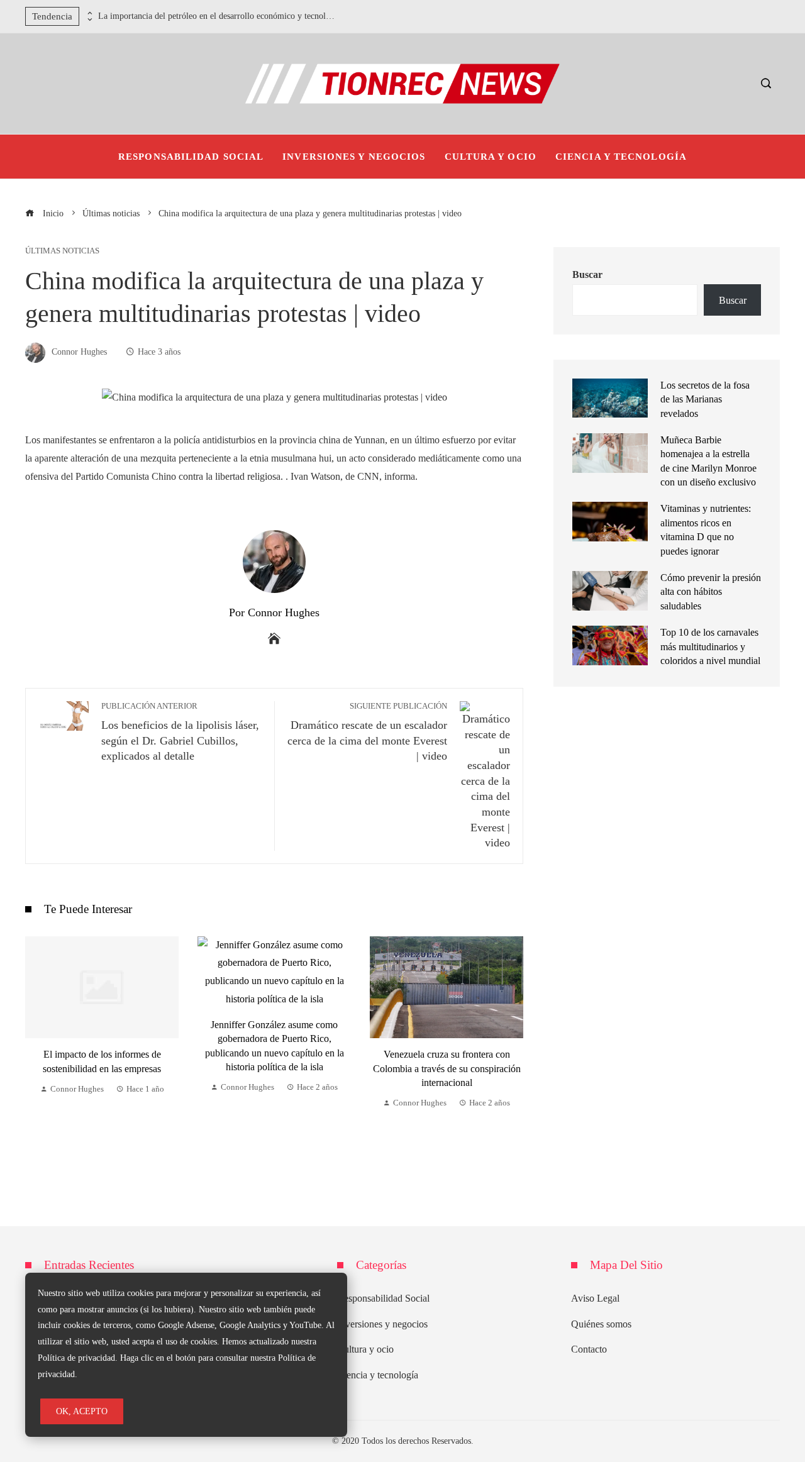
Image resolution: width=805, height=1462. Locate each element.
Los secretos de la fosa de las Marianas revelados (705, 399)
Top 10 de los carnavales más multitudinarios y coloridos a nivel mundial (710, 646)
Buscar (587, 274)
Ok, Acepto (82, 1411)
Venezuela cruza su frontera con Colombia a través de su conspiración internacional (447, 1068)
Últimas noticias (62, 251)
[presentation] (89, 13)
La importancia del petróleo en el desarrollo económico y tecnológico (217, 16)
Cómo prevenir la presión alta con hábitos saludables (710, 591)
